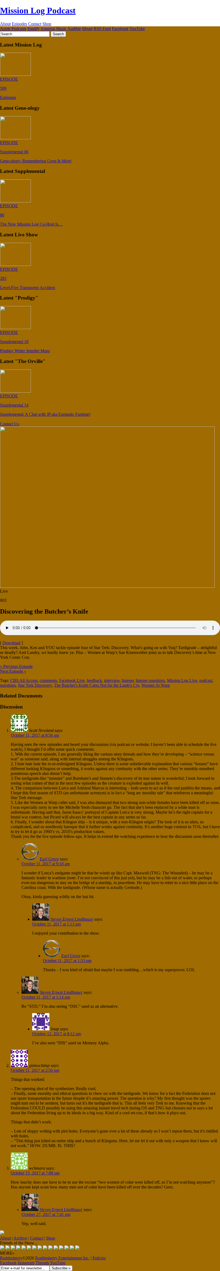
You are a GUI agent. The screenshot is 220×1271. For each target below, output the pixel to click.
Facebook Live (72, 680)
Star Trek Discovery (35, 685)
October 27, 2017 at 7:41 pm (45, 1214)
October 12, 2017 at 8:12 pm (56, 1033)
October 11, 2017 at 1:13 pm (56, 924)
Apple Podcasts (13, 28)
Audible (74, 28)
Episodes (19, 24)
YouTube (137, 28)
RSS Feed (102, 28)
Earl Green (49, 859)
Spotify (33, 28)
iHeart (87, 28)
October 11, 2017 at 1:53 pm (67, 960)
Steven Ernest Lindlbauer (71, 919)
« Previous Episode (16, 666)
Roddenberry (11, 1258)
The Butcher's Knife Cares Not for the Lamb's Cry (96, 685)
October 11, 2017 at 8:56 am (35, 735)
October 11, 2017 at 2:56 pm (35, 1070)
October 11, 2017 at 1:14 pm (45, 997)
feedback (94, 680)
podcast (205, 680)
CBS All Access (24, 680)
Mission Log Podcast (38, 10)
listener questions (150, 680)
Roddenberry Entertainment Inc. (62, 1258)
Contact (34, 24)
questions (8, 685)
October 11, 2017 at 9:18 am (45, 863)
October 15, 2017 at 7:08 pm (35, 1173)
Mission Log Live (182, 680)
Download (11, 642)
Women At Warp (155, 685)
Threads (42, 1263)
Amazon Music (54, 28)
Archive (20, 1238)
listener (128, 680)
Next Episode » (13, 671)
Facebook (120, 28)
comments (48, 680)
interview (112, 680)
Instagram (26, 1263)
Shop (46, 24)
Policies (99, 1258)
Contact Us (9, 424)
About (5, 24)
